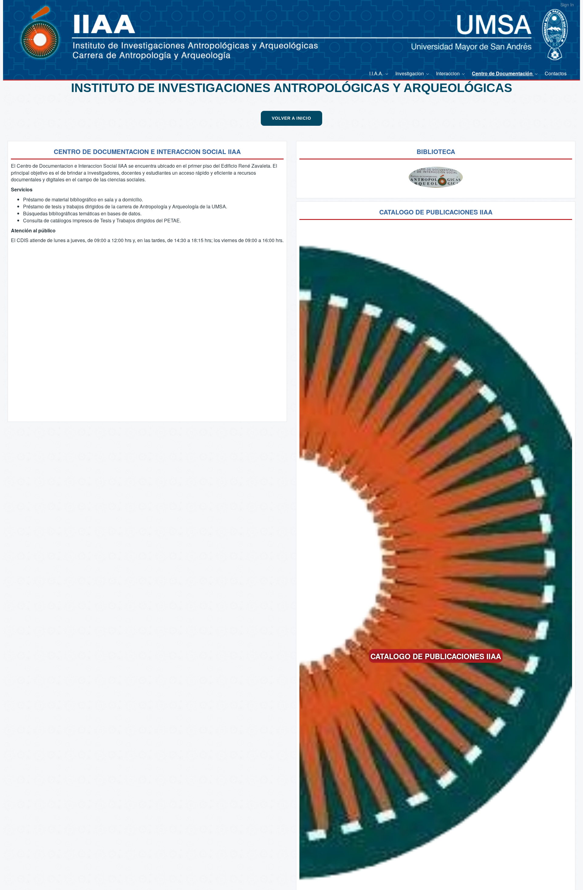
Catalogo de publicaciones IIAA (435, 656)
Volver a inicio (291, 118)
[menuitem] (379, 73)
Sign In (567, 5)
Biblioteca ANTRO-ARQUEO (435, 184)
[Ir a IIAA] (29, 27)
